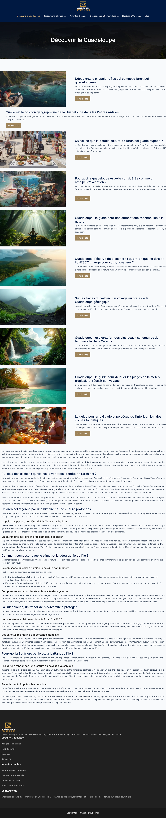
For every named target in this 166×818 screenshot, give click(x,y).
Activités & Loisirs (78, 16)
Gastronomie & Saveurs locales (104, 16)
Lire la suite (82, 99)
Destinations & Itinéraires (55, 16)
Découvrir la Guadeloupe (28, 16)
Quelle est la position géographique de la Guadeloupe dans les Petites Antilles (62, 112)
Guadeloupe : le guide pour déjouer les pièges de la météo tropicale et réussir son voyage (117, 378)
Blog (147, 16)
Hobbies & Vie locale (131, 16)
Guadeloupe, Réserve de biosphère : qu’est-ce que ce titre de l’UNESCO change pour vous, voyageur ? (119, 260)
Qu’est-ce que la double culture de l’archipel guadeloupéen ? (119, 141)
